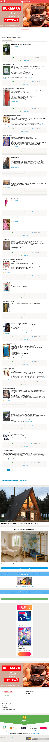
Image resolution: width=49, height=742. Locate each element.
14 (25, 235)
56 (25, 175)
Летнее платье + (6, 239)
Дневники (4, 39)
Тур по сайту (4, 705)
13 (25, 214)
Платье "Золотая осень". (8, 301)
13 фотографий (7, 78)
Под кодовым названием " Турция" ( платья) (13, 88)
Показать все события (24, 654)
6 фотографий (7, 333)
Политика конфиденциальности (8, 709)
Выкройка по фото (7, 432)
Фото (9, 39)
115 (25, 60)
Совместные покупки (25, 29)
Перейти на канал (23, 568)
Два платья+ (5, 321)
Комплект (5, 218)
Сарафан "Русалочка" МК (8, 64)
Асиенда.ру (33, 730)
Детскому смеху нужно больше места (24, 529)
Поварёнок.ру (4, 730)
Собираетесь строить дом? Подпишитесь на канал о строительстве (19, 523)
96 (25, 84)
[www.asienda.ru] (33, 729)
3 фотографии (15, 200)
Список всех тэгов (6, 482)
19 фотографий (15, 101)
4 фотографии (15, 46)
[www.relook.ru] (44, 729)
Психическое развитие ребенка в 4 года (24, 586)
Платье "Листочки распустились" (10, 42)
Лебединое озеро (22, 622)
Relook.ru (44, 730)
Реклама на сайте (29, 691)
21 (25, 446)
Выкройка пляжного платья (10, 343)
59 (25, 131)
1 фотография (15, 221)
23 (25, 297)
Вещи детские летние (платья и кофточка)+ (13, 259)
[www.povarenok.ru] (4, 729)
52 (25, 255)
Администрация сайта (6, 703)
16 (25, 364)
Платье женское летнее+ (8, 368)
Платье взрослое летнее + (9, 388)
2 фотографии (15, 146)
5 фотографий (7, 187)
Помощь (4, 699)
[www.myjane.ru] (23, 729)
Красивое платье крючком (10, 196)
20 (25, 428)
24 (25, 278)
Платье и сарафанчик (8, 179)
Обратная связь (5, 707)
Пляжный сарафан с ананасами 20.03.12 (12, 115)
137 (25, 111)
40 (25, 192)
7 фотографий (7, 272)
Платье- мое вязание (7, 135)
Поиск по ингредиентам (24, 601)
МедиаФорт (24, 720)
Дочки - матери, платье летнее (10, 155)
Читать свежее (7, 695)
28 (25, 317)
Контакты (28, 693)
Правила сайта (5, 701)
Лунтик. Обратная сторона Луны (22, 647)
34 (25, 339)
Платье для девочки (8, 282)
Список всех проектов (35, 733)
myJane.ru (24, 730)
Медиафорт (14, 737)
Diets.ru (14, 730)
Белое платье (6, 410)
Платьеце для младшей (8, 450)
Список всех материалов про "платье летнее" (15, 480)
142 (25, 151)
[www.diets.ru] (14, 729)
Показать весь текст (15, 167)
